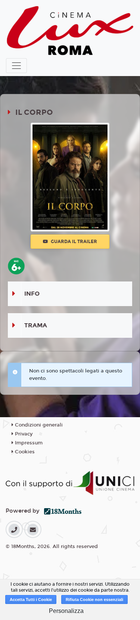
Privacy (22, 434)
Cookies (24, 452)
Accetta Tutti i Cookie (31, 599)
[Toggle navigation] (16, 65)
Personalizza (66, 611)
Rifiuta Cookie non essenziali (94, 599)
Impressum (28, 443)
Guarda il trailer (73, 241)
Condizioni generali (38, 425)
